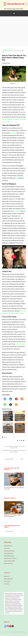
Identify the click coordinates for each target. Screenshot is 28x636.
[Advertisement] (14, 31)
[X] (10, 404)
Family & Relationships (9, 555)
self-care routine (20, 344)
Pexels (17, 83)
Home (3, 49)
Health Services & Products (10, 558)
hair (17, 178)
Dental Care (6, 548)
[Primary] (14, 13)
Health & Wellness (8, 545)
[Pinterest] (16, 399)
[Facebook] (5, 399)
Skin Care (7, 49)
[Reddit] (22, 399)
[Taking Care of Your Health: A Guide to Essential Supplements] (14, 507)
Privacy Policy (7, 581)
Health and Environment (9, 561)
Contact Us (6, 583)
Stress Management (8, 553)
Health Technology (8, 563)
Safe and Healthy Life (16, 632)
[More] (16, 404)
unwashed (13, 133)
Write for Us (7, 576)
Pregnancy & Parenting (9, 550)
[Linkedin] (10, 399)
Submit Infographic (8, 578)
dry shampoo (16, 211)
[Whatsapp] (5, 404)
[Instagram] (8, 626)
